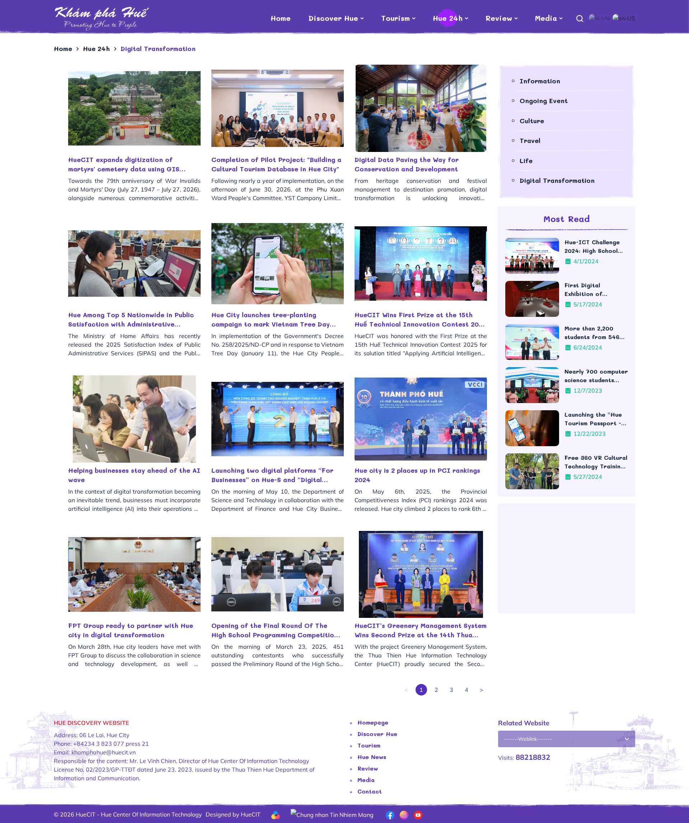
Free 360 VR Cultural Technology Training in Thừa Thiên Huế (595, 462)
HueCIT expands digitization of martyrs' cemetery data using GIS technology (123, 164)
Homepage (372, 722)
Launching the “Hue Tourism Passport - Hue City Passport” (593, 419)
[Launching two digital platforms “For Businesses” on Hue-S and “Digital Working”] (277, 419)
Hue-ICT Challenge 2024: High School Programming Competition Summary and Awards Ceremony (595, 246)
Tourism (395, 18)
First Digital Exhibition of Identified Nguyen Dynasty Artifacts (591, 289)
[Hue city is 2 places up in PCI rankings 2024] (421, 419)
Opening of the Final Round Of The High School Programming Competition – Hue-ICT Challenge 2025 (274, 630)
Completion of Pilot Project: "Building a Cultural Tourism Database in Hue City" (276, 164)
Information (540, 81)
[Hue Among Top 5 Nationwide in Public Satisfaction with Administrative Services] (134, 264)
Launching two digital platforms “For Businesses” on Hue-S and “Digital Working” (272, 475)
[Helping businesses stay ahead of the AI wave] (134, 419)
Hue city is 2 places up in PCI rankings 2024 (417, 475)
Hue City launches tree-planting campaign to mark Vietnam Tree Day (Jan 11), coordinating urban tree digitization (270, 319)
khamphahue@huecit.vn (103, 752)
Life (526, 160)
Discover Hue (333, 18)
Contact (369, 791)
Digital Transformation (557, 180)
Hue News (371, 756)
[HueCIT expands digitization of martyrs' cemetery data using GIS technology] (134, 108)
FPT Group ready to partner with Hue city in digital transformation (130, 630)
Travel (530, 140)
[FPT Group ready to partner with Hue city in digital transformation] (134, 574)
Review (499, 18)
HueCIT (251, 814)
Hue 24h (448, 18)
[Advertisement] (566, 561)
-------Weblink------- (527, 739)
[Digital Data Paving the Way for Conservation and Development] (421, 108)
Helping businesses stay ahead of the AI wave (134, 475)
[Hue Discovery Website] (101, 18)
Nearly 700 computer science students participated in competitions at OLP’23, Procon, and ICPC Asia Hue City (596, 375)
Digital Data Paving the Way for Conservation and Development (407, 164)
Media (546, 18)
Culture (532, 120)
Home (281, 18)
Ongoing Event (544, 100)
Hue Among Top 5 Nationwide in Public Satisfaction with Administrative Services (131, 319)
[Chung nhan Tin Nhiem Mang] (332, 814)
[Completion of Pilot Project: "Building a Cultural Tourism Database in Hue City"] (277, 108)
